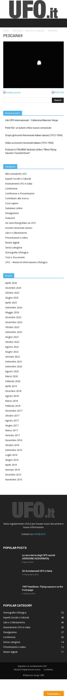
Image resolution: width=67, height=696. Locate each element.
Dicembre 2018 (13, 391)
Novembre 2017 (13, 410)
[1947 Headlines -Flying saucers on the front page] (11, 591)
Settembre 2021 (13, 361)
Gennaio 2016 (12, 469)
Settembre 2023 (13, 332)
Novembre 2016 (13, 440)
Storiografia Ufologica (16, 252)
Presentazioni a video (16, 237)
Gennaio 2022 (12, 356)
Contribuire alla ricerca (17, 198)
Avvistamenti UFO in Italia (18, 183)
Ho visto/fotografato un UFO (20, 222)
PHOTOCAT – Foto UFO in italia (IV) (28, 30)
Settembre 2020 (13, 366)
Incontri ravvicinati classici (18, 227)
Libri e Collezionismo (16, 232)
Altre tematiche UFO (16, 173)
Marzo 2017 (11, 430)
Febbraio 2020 (12, 381)
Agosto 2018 (12, 395)
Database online (13, 208)
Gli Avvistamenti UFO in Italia (37, 571)
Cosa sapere (11, 203)
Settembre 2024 (13, 307)
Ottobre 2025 (12, 292)
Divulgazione (12, 213)
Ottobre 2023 (12, 327)
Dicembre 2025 (13, 287)
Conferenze (11, 188)
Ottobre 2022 (12, 341)
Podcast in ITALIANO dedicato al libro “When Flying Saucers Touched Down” (30, 151)
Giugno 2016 (12, 459)
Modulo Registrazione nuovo (27, 669)
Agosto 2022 (12, 346)
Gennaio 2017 (12, 435)
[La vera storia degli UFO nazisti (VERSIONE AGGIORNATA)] (11, 559)
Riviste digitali (12, 242)
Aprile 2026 (11, 282)
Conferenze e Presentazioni (19, 193)
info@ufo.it (40, 534)
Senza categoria (13, 247)
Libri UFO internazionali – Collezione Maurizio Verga (31, 120)
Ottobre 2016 (12, 445)
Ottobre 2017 (12, 415)
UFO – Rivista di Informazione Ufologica (26, 262)
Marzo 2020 (11, 376)
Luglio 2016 (11, 454)
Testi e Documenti (15, 257)
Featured (10, 218)
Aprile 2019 (11, 386)
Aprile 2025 (11, 302)
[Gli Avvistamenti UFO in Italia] (11, 575)
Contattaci (48, 669)
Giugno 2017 (12, 425)
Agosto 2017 (12, 420)
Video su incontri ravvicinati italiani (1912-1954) (29, 143)
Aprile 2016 (11, 464)
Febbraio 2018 (12, 405)
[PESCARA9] (33, 87)
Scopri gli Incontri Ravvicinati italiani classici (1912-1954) (33, 135)
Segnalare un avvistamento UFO (32, 666)
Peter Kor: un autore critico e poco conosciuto (28, 127)
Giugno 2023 (12, 336)
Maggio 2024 (12, 312)
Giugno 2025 (12, 297)
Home (6, 30)
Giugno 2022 (12, 351)
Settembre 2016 (13, 450)
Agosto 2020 (12, 371)
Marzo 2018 (11, 400)
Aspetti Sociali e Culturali (18, 178)
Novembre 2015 (13, 479)
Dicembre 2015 (13, 474)
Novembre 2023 (13, 322)
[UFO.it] (33, 9)
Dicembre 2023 (13, 317)
